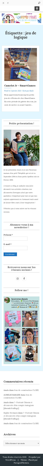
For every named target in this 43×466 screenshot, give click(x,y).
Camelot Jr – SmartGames (19, 85)
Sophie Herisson (11, 413)
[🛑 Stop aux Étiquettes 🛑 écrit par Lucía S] (13, 319)
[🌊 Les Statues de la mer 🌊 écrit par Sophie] (13, 353)
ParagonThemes (21, 463)
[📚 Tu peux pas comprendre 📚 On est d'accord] (30, 353)
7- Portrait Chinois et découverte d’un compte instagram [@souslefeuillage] (19, 405)
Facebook (7, 2)
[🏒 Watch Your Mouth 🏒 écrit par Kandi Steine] (13, 336)
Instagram (3, 2)
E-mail (7, 244)
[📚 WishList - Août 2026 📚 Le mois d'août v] (30, 336)
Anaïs (31, 91)
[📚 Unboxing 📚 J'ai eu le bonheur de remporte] (30, 319)
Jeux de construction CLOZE (26, 390)
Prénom (8, 235)
